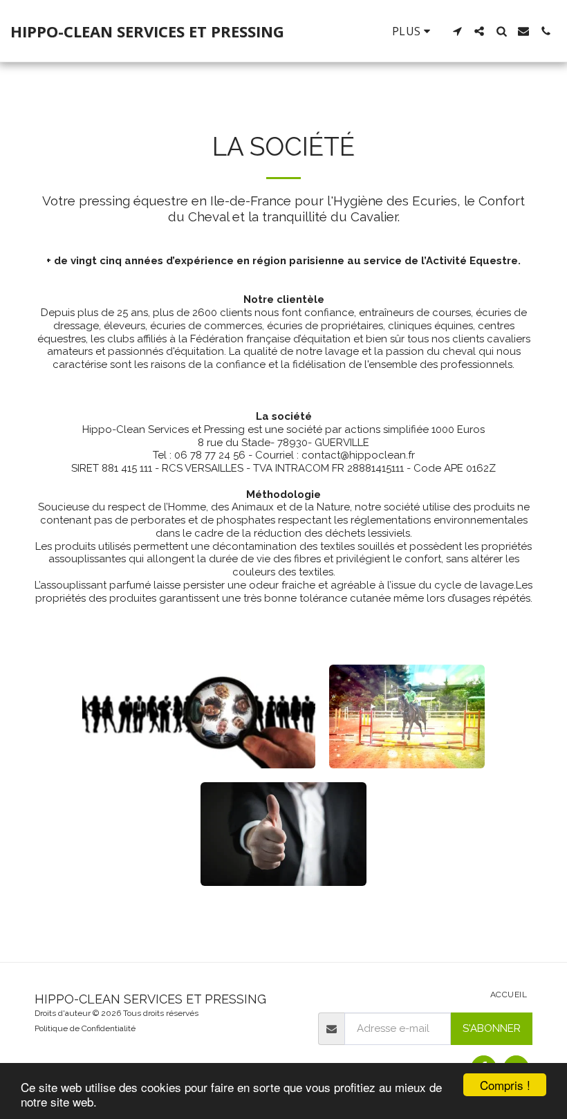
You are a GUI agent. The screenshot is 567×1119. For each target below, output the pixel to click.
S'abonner (492, 1028)
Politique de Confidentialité (85, 1028)
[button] (457, 31)
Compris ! (505, 1084)
